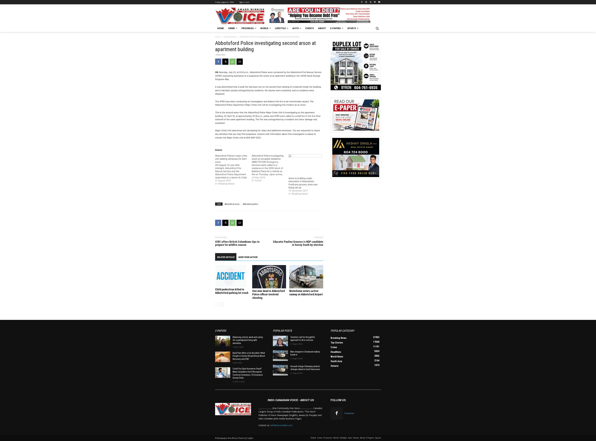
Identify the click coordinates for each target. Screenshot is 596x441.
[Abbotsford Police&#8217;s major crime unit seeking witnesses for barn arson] (233, 169)
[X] (370, 2)
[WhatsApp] (232, 62)
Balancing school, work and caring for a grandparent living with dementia (248, 340)
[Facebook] (362, 2)
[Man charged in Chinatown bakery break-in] (280, 355)
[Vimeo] (375, 2)
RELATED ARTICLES (226, 257)
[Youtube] (379, 2)
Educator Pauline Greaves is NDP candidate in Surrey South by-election (298, 243)
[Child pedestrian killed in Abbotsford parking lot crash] (232, 276)
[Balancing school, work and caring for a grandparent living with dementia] (222, 341)
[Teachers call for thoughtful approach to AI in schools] (280, 341)
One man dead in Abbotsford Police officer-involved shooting (268, 294)
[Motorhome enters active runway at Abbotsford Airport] (306, 276)
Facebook (349, 413)
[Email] (240, 62)
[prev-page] (217, 304)
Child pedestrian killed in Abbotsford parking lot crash (231, 291)
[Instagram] (366, 2)
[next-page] (222, 304)
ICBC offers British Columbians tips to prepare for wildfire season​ (237, 243)
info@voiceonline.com (281, 425)
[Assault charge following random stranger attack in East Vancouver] (280, 370)
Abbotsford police (250, 204)
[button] (377, 28)
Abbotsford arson (232, 204)
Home (218, 36)
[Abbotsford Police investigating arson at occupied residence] (270, 168)
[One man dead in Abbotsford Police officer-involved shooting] (269, 276)
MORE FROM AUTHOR (247, 257)
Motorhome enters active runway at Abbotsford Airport (306, 292)
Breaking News (230, 36)
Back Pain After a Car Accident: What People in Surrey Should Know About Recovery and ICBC (249, 356)
